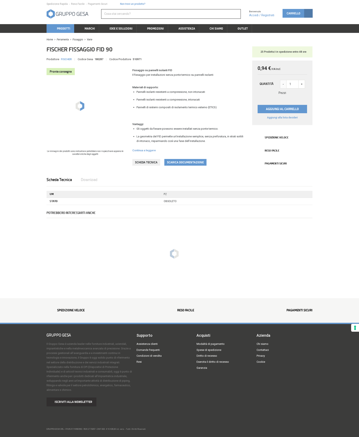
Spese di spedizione (209, 349)
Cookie (261, 361)
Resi (139, 361)
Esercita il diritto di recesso (213, 361)
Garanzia (202, 367)
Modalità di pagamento (211, 343)
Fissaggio (78, 39)
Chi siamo (262, 343)
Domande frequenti (148, 349)
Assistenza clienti (147, 343)
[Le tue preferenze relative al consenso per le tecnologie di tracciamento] (355, 328)
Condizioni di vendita (149, 355)
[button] (297, 13)
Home (50, 39)
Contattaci (263, 349)
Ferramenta (63, 39)
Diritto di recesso (207, 355)
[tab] (63, 179)
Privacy (261, 355)
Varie (89, 39)
